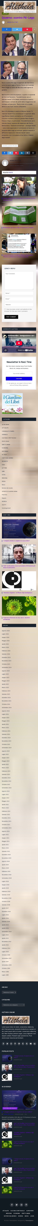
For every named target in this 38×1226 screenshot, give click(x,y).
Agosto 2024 (6, 711)
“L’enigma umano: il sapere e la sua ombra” (16, 541)
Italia (3, 464)
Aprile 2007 (5, 961)
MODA (3, 481)
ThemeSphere (29, 1220)
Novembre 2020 (6, 858)
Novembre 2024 (6, 701)
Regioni (4, 498)
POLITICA (4, 494)
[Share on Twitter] (7, 29)
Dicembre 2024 (6, 697)
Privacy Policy (18, 385)
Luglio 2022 (5, 794)
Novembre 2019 (6, 874)
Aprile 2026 (5, 644)
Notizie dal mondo (7, 488)
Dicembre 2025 (6, 657)
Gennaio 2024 (6, 734)
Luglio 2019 (5, 881)
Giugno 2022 (5, 798)
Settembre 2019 (7, 878)
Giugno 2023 (5, 757)
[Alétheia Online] (20, 7)
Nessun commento (8, 24)
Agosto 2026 (6, 630)
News (3, 484)
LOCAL (3, 474)
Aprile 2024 (5, 724)
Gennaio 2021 (6, 851)
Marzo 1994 (5, 971)
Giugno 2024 (5, 717)
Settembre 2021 (7, 828)
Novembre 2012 (6, 941)
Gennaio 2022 (6, 814)
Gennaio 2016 (6, 921)
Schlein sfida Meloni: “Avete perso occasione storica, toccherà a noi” (19, 199)
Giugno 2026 (5, 637)
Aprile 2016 (5, 918)
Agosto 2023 (6, 751)
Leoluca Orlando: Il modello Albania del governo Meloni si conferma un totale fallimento (18, 256)
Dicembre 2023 (6, 737)
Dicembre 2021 (6, 818)
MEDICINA (4, 478)
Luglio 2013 (5, 935)
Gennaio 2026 (6, 654)
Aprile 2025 (5, 684)
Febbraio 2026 (6, 650)
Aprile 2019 (5, 888)
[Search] (35, 7)
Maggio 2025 (6, 681)
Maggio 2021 (6, 841)
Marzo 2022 (5, 808)
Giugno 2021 (5, 838)
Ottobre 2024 (6, 704)
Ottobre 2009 (6, 955)
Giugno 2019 (5, 884)
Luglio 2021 (5, 834)
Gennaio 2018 (6, 905)
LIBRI (3, 471)
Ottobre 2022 (6, 784)
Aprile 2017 (5, 908)
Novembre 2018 (6, 898)
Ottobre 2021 (6, 824)
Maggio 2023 (6, 761)
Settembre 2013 (7, 931)
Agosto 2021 (6, 831)
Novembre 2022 (6, 781)
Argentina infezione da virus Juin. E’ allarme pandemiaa (16, 618)
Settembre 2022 (7, 787)
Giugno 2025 (5, 677)
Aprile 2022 (5, 804)
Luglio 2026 (5, 634)
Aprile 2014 (5, 928)
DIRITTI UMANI (6, 444)
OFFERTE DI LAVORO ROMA (9, 491)
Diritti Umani (5, 441)
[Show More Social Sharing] (34, 29)
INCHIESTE (5, 461)
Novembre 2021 (6, 821)
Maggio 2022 (6, 801)
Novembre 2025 (6, 660)
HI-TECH (4, 454)
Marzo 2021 (5, 848)
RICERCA (4, 501)
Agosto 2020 (6, 861)
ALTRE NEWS (5, 424)
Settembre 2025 (7, 667)
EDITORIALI (5, 451)
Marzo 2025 (5, 687)
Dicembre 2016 (6, 911)
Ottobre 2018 (6, 901)
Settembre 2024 (7, 707)
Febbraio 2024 (6, 731)
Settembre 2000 (7, 965)
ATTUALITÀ (5, 428)
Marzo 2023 (5, 767)
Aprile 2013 (5, 938)
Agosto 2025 (6, 671)
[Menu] (3, 7)
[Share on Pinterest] (27, 29)
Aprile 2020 (5, 864)
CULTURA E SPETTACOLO (9, 438)
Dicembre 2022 (6, 777)
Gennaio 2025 (6, 694)
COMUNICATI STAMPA (8, 431)
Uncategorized (6, 508)
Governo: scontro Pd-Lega (10, 145)
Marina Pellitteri (12, 22)
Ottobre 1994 (6, 968)
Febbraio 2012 (6, 948)
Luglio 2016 (5, 915)
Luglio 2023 (5, 754)
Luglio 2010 (5, 951)
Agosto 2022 (6, 791)
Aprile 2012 (5, 945)
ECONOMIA (5, 448)
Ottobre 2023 (6, 744)
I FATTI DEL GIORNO (7, 458)
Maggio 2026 (6, 640)
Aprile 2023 (5, 764)
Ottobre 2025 (6, 664)
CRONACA (5, 434)
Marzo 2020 (5, 868)
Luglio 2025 (5, 674)
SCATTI (4, 504)
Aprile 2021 (5, 844)
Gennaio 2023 (6, 774)
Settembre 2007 (7, 958)
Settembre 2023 (7, 747)
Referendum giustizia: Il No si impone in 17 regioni (18, 227)
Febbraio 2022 (6, 811)
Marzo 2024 (5, 727)
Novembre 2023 (6, 741)
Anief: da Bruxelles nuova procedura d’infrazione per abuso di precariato (19, 566)
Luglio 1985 (5, 975)
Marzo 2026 (5, 647)
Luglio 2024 (5, 714)
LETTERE (4, 468)
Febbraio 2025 (6, 691)
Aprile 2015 (5, 925)
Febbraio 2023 (6, 771)
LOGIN (32, 1216)
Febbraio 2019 (6, 891)
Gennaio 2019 (6, 894)
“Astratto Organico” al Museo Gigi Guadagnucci (17, 592)
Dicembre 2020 (6, 854)
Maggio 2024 (6, 721)
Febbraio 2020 (6, 871)
